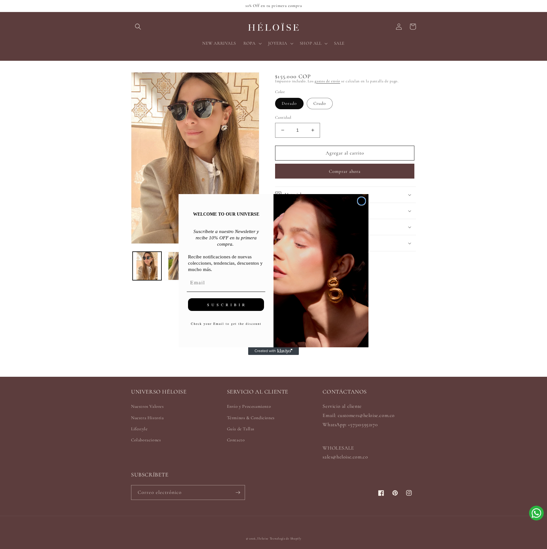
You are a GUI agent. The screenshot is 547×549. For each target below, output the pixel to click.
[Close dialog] (361, 201)
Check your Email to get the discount (226, 323)
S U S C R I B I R (226, 304)
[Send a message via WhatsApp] (536, 513)
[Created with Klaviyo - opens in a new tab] (273, 351)
